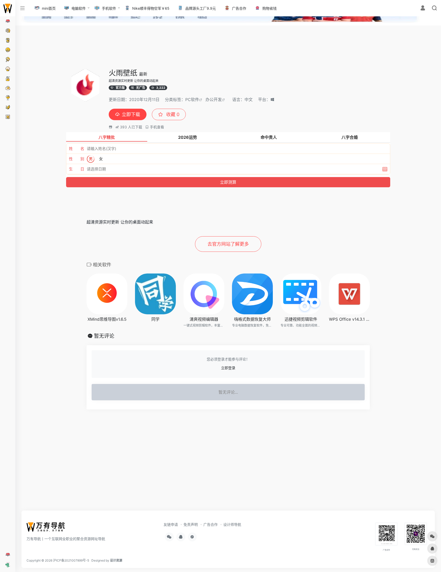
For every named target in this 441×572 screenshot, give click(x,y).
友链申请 (171, 524)
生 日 (76, 169)
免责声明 (190, 524)
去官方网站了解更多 (228, 244)
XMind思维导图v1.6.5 (107, 319)
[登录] (422, 8)
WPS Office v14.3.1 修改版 (349, 319)
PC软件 (192, 99)
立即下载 (131, 114)
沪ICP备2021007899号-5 (71, 560)
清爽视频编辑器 (204, 319)
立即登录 (228, 368)
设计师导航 (232, 524)
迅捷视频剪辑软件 (301, 319)
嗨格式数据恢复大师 (252, 319)
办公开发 (213, 99)
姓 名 (76, 148)
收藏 (172, 114)
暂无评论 (104, 336)
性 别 (76, 158)
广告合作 (210, 524)
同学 (155, 319)
